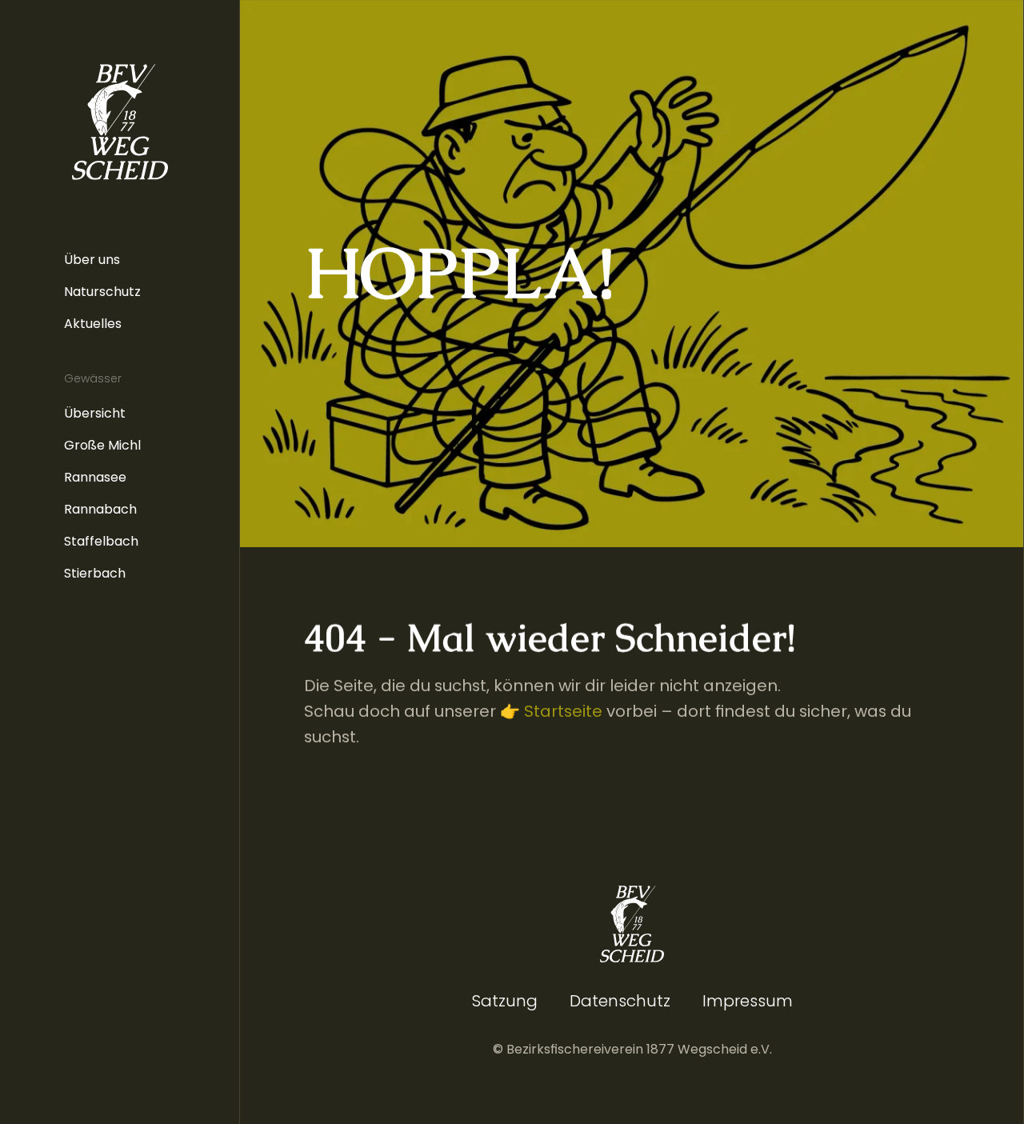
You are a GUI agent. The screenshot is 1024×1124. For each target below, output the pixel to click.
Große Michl (102, 445)
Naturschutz (102, 291)
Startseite (563, 711)
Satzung (505, 1001)
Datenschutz (620, 1001)
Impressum (747, 1001)
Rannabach (100, 509)
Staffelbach (101, 541)
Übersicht (95, 413)
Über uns (92, 259)
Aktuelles (93, 323)
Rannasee (95, 477)
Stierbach (95, 573)
